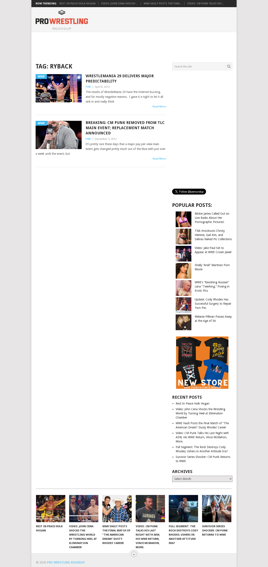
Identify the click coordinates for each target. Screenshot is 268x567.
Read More (159, 106)
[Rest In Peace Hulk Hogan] (50, 508)
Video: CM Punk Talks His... (205, 3)
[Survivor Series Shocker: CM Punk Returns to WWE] (216, 508)
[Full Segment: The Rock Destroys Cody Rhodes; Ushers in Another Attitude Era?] (183, 508)
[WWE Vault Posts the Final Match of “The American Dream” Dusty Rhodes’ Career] (117, 508)
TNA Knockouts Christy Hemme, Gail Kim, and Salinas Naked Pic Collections (213, 235)
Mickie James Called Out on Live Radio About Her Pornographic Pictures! (212, 218)
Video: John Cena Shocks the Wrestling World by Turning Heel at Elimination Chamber (200, 413)
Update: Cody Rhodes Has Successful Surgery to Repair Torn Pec (213, 303)
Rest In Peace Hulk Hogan (77, 3)
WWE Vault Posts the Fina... (163, 3)
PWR (88, 86)
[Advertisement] (134, 46)
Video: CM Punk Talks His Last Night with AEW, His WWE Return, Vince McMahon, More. (202, 437)
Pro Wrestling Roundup (65, 562)
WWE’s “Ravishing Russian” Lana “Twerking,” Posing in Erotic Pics (212, 286)
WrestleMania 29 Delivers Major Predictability (120, 78)
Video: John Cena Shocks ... (119, 3)
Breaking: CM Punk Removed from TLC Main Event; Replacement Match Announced (125, 127)
